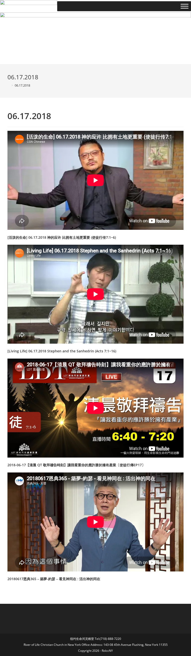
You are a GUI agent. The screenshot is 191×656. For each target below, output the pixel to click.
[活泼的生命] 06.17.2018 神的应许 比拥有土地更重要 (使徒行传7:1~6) (61, 237)
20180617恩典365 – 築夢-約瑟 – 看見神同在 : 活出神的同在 (53, 578)
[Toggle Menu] (185, 6)
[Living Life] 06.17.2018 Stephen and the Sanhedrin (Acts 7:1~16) (61, 351)
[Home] (8, 85)
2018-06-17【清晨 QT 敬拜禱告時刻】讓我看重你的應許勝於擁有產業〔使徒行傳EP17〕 (76, 465)
